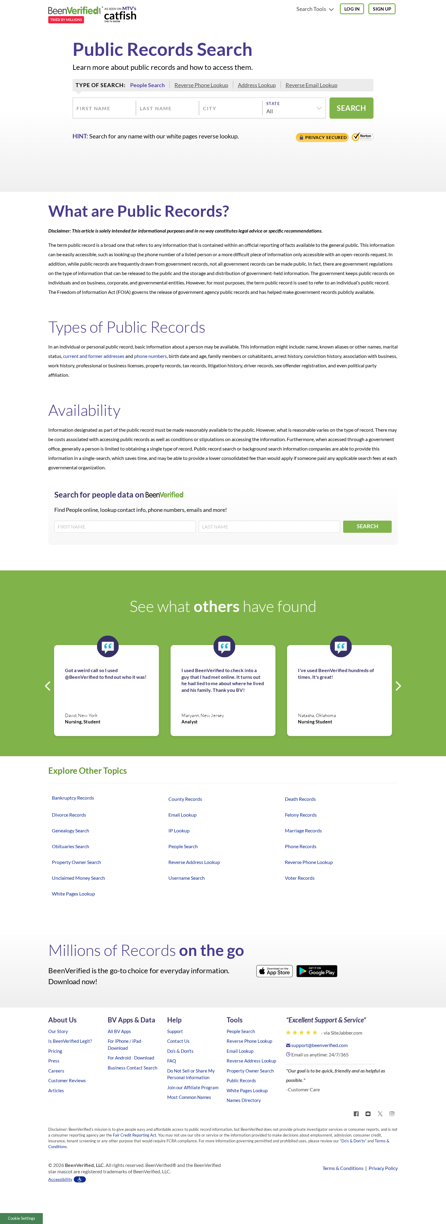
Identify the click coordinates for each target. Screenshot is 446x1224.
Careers (56, 1070)
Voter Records (300, 878)
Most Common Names (189, 1097)
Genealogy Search (70, 830)
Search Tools (311, 8)
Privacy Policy (383, 1168)
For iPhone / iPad (124, 1041)
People (147, 85)
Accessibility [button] (60, 1179)
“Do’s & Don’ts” (353, 1140)
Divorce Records (69, 815)
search (351, 108)
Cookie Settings (21, 1218)
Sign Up (382, 9)
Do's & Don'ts (180, 1051)
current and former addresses (93, 356)
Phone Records (300, 846)
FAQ (171, 1060)
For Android (119, 1057)
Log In (352, 9)
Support (175, 1031)
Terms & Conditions (343, 1168)
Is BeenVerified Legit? (70, 1041)
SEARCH (367, 526)
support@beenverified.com (319, 1045)
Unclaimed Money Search (78, 878)
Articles (56, 1090)
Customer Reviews (67, 1080)
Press (53, 1060)
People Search (183, 846)
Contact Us (178, 1041)
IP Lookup (179, 830)
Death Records (300, 799)
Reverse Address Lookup (194, 862)
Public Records (241, 1080)
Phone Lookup (201, 85)
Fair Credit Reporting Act (134, 1135)
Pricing (55, 1051)
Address (257, 85)
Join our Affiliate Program (192, 1087)
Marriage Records (303, 830)
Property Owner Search (76, 862)
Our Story (58, 1031)
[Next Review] (397, 686)
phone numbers (150, 356)
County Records (185, 799)
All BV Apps (119, 1031)
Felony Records (301, 815)
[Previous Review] (48, 686)
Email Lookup (182, 815)
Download (118, 1048)
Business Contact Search (132, 1067)
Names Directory (244, 1100)
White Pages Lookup (73, 893)
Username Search (186, 878)
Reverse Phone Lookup (309, 862)
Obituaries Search (70, 846)
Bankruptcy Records (73, 798)
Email (311, 85)
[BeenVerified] (92, 15)
